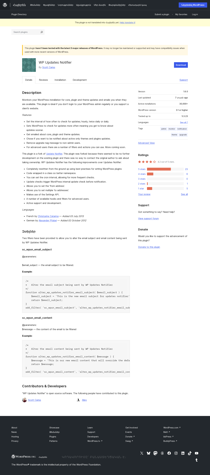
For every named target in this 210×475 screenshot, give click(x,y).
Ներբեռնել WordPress (192, 5)
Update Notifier (54, 153)
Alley (84, 400)
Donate (130, 436)
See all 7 (184, 122)
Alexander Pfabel (48, 220)
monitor (172, 129)
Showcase (54, 427)
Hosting (15, 436)
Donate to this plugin (149, 247)
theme (174, 135)
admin (163, 129)
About (14, 427)
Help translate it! (127, 22)
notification (182, 129)
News (14, 432)
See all (184, 194)
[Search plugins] (42, 32)
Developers (93, 436)
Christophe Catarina (48, 216)
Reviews (43, 79)
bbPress (168, 436)
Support (184, 79)
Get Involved (131, 427)
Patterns (53, 441)
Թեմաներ (54, 432)
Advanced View (146, 142)
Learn (90, 427)
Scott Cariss (48, 67)
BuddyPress (170, 441)
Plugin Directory (19, 14)
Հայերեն (43, 457)
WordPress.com (172, 427)
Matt (166, 432)
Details (28, 79)
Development (80, 79)
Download (181, 65)
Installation (60, 79)
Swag (129, 441)
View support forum (148, 218)
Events (128, 432)
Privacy (14, 441)
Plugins (52, 436)
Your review (144, 194)
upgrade (183, 135)
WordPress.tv (95, 441)
